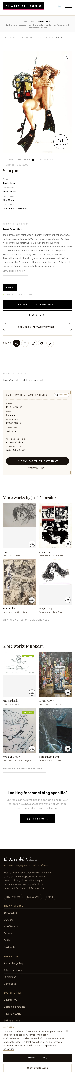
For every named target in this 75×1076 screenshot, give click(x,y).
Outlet (7, 940)
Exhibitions (10, 976)
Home (5, 37)
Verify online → (37, 468)
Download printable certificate (39, 461)
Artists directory (13, 970)
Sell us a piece (12, 1020)
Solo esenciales (37, 1068)
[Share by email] (25, 343)
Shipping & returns (14, 1006)
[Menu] (68, 6)
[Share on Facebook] (41, 343)
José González (18, 159)
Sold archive (11, 946)
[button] (66, 57)
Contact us (10, 983)
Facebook (33, 897)
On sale (8, 933)
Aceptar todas (37, 1058)
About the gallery (13, 963)
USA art (8, 919)
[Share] (16, 343)
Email (50, 897)
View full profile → (15, 271)
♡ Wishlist (37, 314)
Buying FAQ (10, 999)
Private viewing (12, 1013)
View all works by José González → (27, 619)
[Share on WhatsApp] (33, 343)
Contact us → (37, 818)
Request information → (37, 304)
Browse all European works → (24, 768)
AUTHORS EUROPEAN (23, 37)
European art (11, 912)
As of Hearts (11, 926)
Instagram (13, 897)
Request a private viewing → (37, 327)
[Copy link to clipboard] (50, 343)
